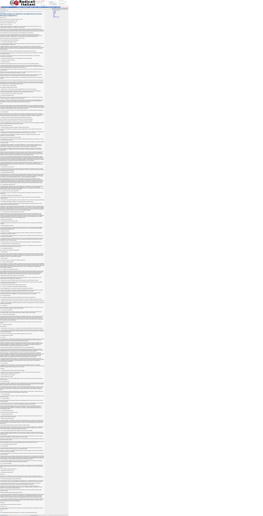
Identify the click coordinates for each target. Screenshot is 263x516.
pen (53, 14)
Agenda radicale (65, 7)
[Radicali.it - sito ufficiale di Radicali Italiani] (23, 6)
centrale (54, 11)
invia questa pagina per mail (34, 515)
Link (45, 7)
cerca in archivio (3, 8)
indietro (47, 515)
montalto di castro (56, 16)
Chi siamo (19, 7)
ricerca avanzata (61, 3)
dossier (54, 13)
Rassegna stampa (51, 7)
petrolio (54, 12)
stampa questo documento (4, 515)
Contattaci (58, 7)
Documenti (25, 7)
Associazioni (40, 7)
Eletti (35, 7)
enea (54, 15)
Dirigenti (31, 7)
